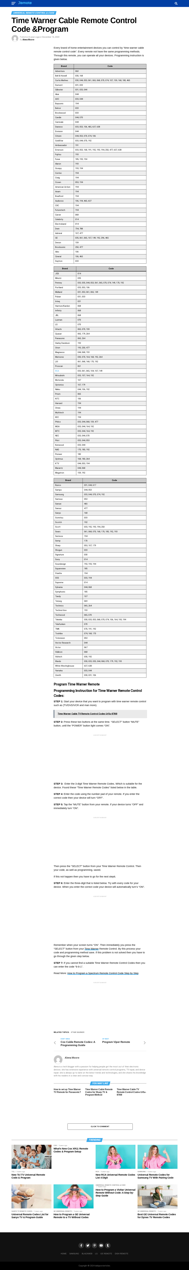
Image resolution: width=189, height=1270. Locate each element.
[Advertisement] (100, 755)
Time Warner (92, 948)
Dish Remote (121, 1253)
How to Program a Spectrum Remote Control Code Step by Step (102, 973)
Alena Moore (28, 40)
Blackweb (87, 1253)
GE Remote (106, 1253)
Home (64, 1253)
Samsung (74, 1253)
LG (96, 1253)
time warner (78, 1032)
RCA (57, 371)
